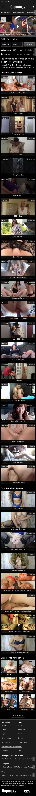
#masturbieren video (26, 775)
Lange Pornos (6, 742)
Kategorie (5, 730)
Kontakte (21, 734)
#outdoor (27, 54)
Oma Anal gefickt (7, 759)
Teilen (30, 44)
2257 (20, 746)
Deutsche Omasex (7, 2)
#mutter (4, 775)
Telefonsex (22, 730)
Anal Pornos (28, 767)
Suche (20, 725)
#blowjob (11, 54)
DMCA (20, 738)
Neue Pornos (6, 738)
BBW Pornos (17, 50)
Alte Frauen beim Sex (22, 759)
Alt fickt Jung (5, 12)
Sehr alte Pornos (7, 767)
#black (10, 775)
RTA (19, 751)
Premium (5, 751)
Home (4, 725)
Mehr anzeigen (18, 715)
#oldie (19, 54)
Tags (3, 734)
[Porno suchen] (2, 7)
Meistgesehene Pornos (10, 746)
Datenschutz (22, 742)
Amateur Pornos (18, 12)
